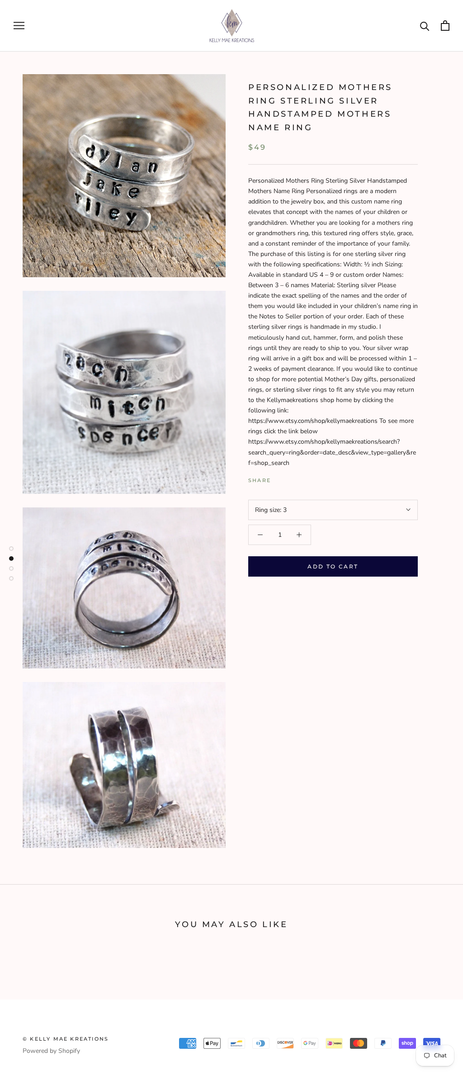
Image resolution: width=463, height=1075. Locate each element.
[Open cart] (445, 25)
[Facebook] (279, 478)
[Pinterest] (303, 478)
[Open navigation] (19, 25)
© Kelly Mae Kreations (66, 1039)
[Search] (425, 25)
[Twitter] (291, 478)
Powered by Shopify (51, 1051)
